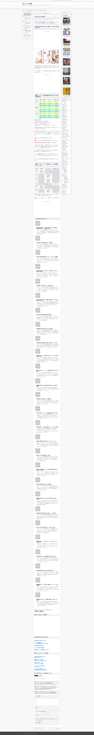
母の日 (64, 109)
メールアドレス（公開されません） (41, 711)
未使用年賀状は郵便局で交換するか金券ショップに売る (47, 342)
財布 (64, 112)
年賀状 (44, 678)
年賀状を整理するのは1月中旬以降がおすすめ (46, 570)
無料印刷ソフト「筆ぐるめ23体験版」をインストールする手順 (48, 585)
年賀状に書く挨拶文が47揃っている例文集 (45, 242)
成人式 (64, 167)
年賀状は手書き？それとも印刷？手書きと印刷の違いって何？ (48, 499)
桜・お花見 (65, 146)
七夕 (64, 118)
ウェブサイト (37, 715)
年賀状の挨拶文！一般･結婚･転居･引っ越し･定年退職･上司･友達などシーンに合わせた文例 (48, 228)
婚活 (64, 191)
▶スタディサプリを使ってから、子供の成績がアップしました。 (44, 19)
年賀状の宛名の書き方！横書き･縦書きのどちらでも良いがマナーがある (48, 300)
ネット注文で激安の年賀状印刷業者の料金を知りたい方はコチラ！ (47, 140)
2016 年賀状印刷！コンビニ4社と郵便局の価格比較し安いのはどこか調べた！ (48, 470)
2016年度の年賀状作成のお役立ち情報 (44, 314)
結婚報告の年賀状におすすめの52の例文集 (45, 328)
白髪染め (65, 127)
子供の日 (65, 106)
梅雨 (64, 115)
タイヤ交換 (65, 138)
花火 (64, 107)
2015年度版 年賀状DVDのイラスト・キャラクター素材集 (48, 256)
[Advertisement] (47, 41)
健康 (64, 184)
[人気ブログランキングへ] (41, 611)
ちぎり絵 (65, 152)
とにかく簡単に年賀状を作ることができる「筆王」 (47, 527)
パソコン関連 (65, 134)
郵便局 (44, 99)
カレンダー (65, 131)
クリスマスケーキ (66, 158)
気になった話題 (27, 3)
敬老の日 (65, 133)
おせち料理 (65, 164)
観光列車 (65, 143)
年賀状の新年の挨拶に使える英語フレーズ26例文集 (47, 513)
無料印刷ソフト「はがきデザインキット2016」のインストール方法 (48, 542)
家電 (64, 128)
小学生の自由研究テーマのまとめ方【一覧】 (66, 36)
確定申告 (65, 122)
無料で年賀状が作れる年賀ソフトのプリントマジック (47, 441)
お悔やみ (65, 124)
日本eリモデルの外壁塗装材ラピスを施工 (66, 96)
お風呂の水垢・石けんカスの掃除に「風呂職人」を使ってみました (27, 31)
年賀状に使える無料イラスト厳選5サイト (45, 398)
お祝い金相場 (65, 130)
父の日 (64, 104)
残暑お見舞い (65, 119)
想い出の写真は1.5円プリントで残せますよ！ (66, 56)
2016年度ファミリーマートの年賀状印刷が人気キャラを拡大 (48, 371)
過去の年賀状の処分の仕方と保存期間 (44, 484)
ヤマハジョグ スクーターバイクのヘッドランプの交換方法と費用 (27, 17)
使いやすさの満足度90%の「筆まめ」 (44, 455)
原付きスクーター (66, 140)
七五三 (64, 174)
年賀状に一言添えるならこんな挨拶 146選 (45, 285)
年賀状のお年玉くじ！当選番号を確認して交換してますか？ (47, 600)
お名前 (36, 707)
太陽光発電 (65, 155)
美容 (64, 149)
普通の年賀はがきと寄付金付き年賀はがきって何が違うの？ (47, 386)
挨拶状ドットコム (56, 99)
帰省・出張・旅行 (66, 136)
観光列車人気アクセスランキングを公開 (66, 85)
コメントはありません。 (39, 678)
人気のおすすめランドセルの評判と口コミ (66, 26)
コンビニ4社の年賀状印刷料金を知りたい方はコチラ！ (45, 137)
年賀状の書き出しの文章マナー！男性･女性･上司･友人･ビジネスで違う (48, 271)
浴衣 (64, 121)
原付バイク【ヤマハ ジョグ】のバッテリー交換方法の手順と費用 (27, 26)
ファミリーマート (49, 99)
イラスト (65, 113)
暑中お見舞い (65, 116)
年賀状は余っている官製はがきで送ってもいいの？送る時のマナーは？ (48, 356)
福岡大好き (65, 110)
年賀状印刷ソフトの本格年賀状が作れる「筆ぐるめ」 (47, 556)
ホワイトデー (65, 125)
